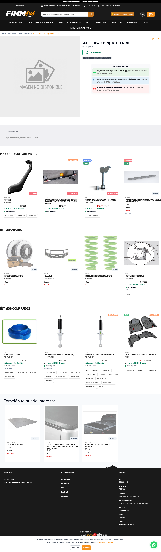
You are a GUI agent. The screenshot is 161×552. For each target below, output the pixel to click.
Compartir (156, 39)
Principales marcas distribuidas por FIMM (18, 482)
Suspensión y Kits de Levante (40, 23)
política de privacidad (105, 542)
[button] (120, 72)
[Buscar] (91, 14)
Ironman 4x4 (65, 479)
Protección (117, 23)
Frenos (146, 23)
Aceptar (86, 547)
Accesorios (132, 23)
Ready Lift (64, 492)
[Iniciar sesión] (142, 14)
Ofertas (125, 14)
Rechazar (75, 547)
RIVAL (63, 487)
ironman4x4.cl (20, 5)
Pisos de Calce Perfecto (70, 23)
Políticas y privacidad (126, 524)
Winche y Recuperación (96, 23)
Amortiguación (15, 23)
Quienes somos (9, 479)
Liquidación (117, 14)
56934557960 (105, 5)
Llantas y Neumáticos (79, 28)
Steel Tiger (64, 496)
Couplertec (65, 483)
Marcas (131, 14)
